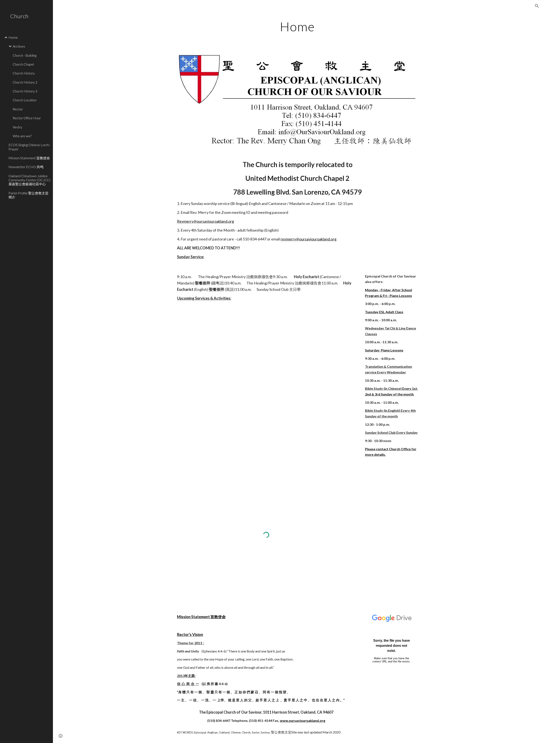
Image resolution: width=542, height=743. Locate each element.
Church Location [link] (24, 100)
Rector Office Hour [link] (27, 118)
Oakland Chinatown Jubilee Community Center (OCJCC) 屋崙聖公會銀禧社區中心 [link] (29, 180)
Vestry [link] (17, 127)
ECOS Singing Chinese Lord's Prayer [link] (29, 147)
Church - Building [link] (24, 55)
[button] (537, 6)
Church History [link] (24, 73)
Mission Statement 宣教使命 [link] (29, 158)
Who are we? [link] (22, 136)
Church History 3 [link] (25, 91)
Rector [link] (18, 109)
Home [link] (13, 37)
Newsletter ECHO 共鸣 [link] (25, 167)
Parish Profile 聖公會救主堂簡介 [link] (28, 195)
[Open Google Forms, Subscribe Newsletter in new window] (411, 616)
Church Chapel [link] (23, 64)
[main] (297, 26)
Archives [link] (19, 46)
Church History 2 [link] (25, 82)
